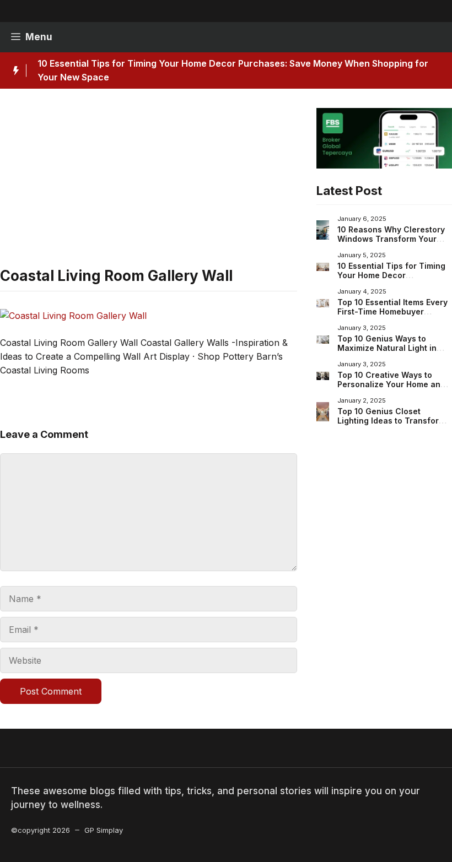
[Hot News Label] (13, 70)
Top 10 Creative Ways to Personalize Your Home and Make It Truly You (391, 384)
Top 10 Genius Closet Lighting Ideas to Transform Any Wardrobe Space (391, 420)
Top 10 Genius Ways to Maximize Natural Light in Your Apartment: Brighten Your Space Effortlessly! (387, 353)
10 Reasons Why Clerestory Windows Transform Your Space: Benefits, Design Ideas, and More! (391, 244)
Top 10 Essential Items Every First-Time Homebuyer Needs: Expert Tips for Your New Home (392, 316)
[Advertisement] (148, 185)
